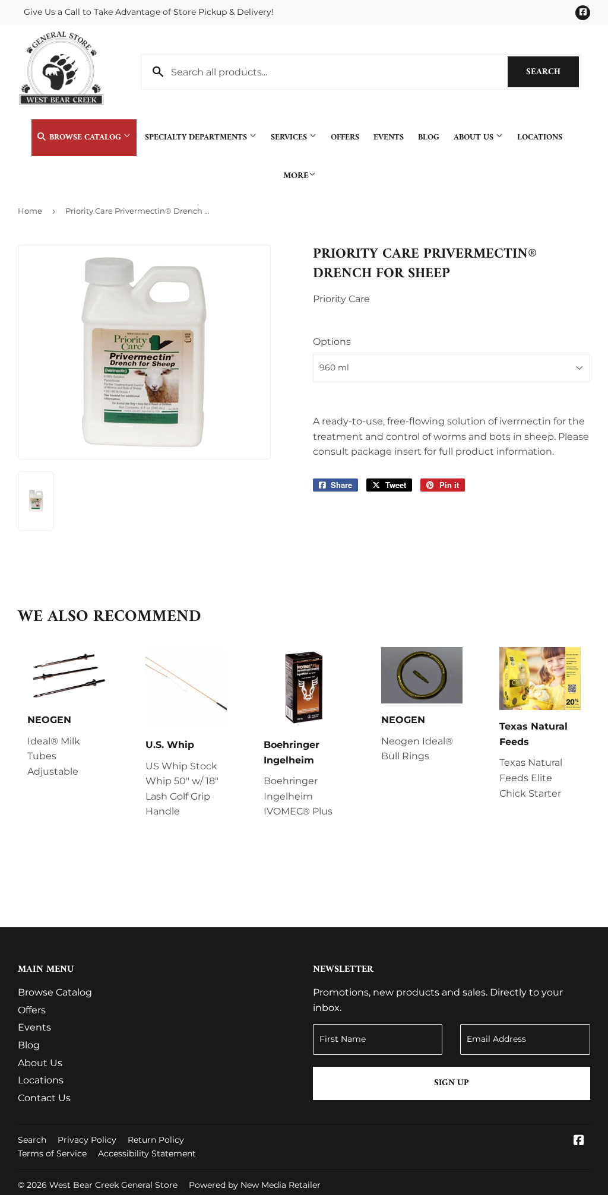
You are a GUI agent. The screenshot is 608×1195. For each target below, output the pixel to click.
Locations (539, 137)
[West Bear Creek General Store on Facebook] (579, 1141)
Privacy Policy (87, 1140)
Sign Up (451, 1083)
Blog (428, 137)
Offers (345, 137)
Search (552, 72)
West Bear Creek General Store (113, 1185)
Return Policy (156, 1140)
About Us (475, 137)
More (296, 176)
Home (30, 210)
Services (290, 137)
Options (332, 341)
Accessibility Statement (147, 1153)
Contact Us (44, 1098)
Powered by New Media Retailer (255, 1185)
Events (388, 137)
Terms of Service (52, 1153)
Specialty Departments (197, 137)
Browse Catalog (85, 137)
